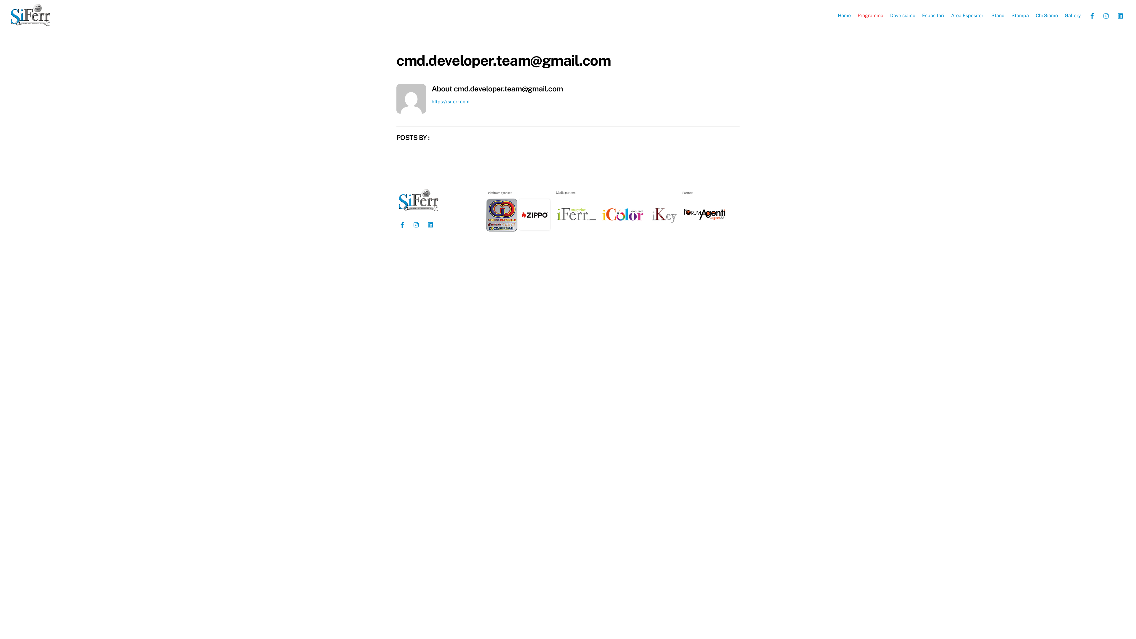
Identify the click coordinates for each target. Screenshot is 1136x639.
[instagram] (1106, 15)
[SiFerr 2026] (30, 24)
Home (844, 15)
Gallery (1073, 15)
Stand (998, 15)
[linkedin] (1121, 15)
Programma (870, 15)
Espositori (933, 15)
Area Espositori (968, 15)
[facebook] (1092, 15)
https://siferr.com (450, 101)
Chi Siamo (1047, 15)
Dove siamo (902, 15)
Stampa (1020, 15)
